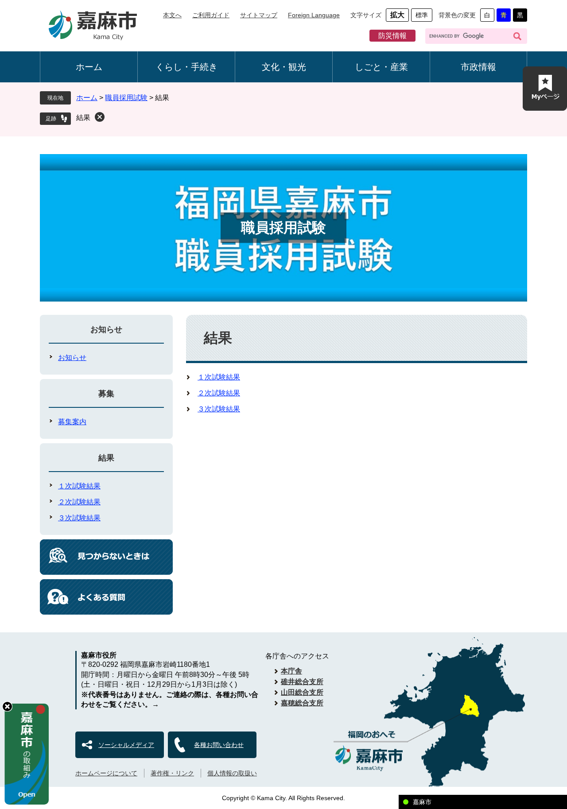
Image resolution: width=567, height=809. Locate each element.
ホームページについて (106, 773)
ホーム (89, 67)
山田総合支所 (302, 692)
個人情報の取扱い (232, 773)
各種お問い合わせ (219, 744)
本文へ (172, 15)
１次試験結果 (219, 377)
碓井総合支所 (302, 681)
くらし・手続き (186, 67)
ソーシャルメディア (126, 744)
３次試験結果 (219, 409)
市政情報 (478, 67)
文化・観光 (284, 67)
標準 (422, 15)
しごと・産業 (381, 67)
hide (7, 706)
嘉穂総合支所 (302, 703)
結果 (83, 117)
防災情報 (392, 35)
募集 (106, 393)
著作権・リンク (172, 773)
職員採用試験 (126, 97)
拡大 (397, 15)
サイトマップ (258, 15)
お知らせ (106, 329)
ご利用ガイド (210, 15)
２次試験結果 (219, 393)
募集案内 (72, 422)
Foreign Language (314, 15)
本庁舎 (291, 671)
